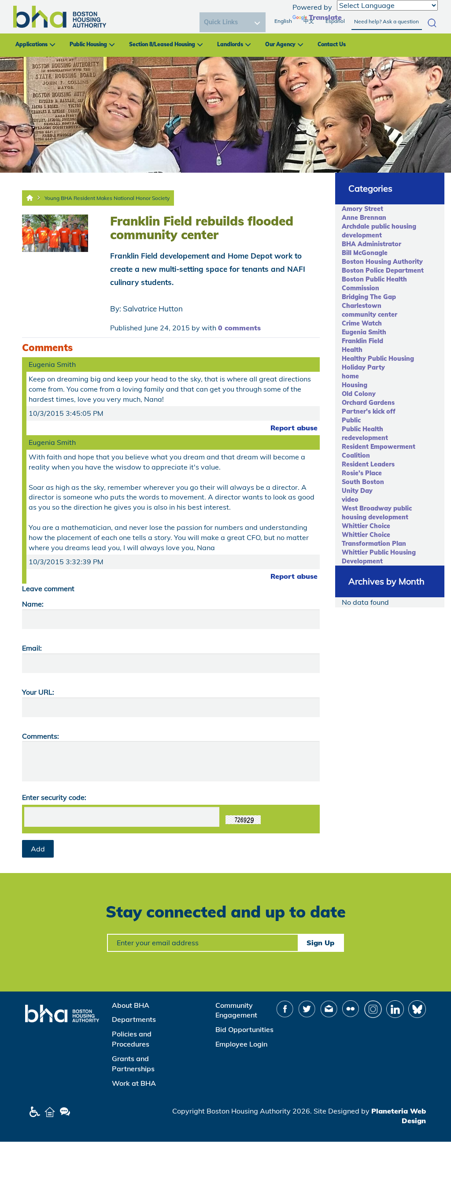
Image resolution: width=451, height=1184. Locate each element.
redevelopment (365, 438)
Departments (134, 1019)
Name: (33, 603)
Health (352, 350)
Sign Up (320, 942)
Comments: (40, 736)
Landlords (230, 44)
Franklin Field (362, 341)
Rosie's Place (362, 473)
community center (369, 314)
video (350, 499)
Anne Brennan (364, 218)
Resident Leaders (368, 464)
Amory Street (362, 209)
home (350, 376)
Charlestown (361, 306)
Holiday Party (363, 367)
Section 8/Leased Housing (162, 44)
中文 (308, 21)
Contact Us (332, 44)
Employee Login (241, 1044)
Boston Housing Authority (382, 262)
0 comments (239, 327)
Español (335, 21)
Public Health (362, 429)
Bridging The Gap (369, 297)
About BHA (130, 1005)
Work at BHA (134, 1083)
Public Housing (88, 44)
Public (351, 420)
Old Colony (359, 394)
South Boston (363, 482)
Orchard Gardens (368, 403)
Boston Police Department (383, 270)
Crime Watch (362, 323)
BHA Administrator (371, 244)
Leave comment (48, 588)
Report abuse (294, 427)
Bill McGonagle (365, 253)
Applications (31, 44)
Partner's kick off (369, 411)
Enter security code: (54, 797)
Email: (32, 648)
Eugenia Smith (364, 332)
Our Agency (280, 44)
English (283, 21)
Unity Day (357, 491)
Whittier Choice (366, 526)
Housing (354, 385)
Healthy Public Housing (378, 359)
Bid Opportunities (244, 1029)
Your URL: (38, 692)
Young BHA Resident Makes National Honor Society (107, 198)
